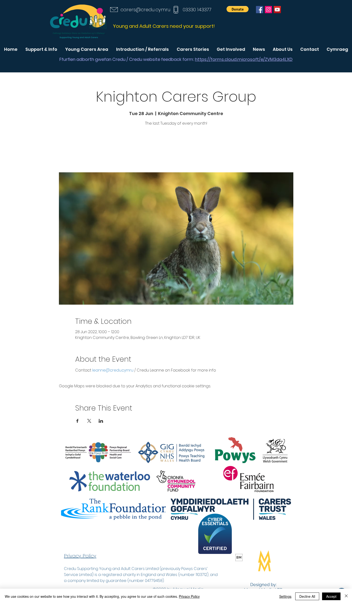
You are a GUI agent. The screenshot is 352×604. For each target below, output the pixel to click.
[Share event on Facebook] (77, 421)
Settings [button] (285, 596)
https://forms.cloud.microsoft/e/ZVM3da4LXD (244, 59)
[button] (238, 9)
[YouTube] (277, 9)
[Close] (346, 596)
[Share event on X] (89, 421)
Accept (331, 596)
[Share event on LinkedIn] (101, 421)
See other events (176, 150)
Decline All (307, 596)
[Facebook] (259, 9)
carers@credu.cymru (145, 9)
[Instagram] (268, 9)
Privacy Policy (189, 596)
